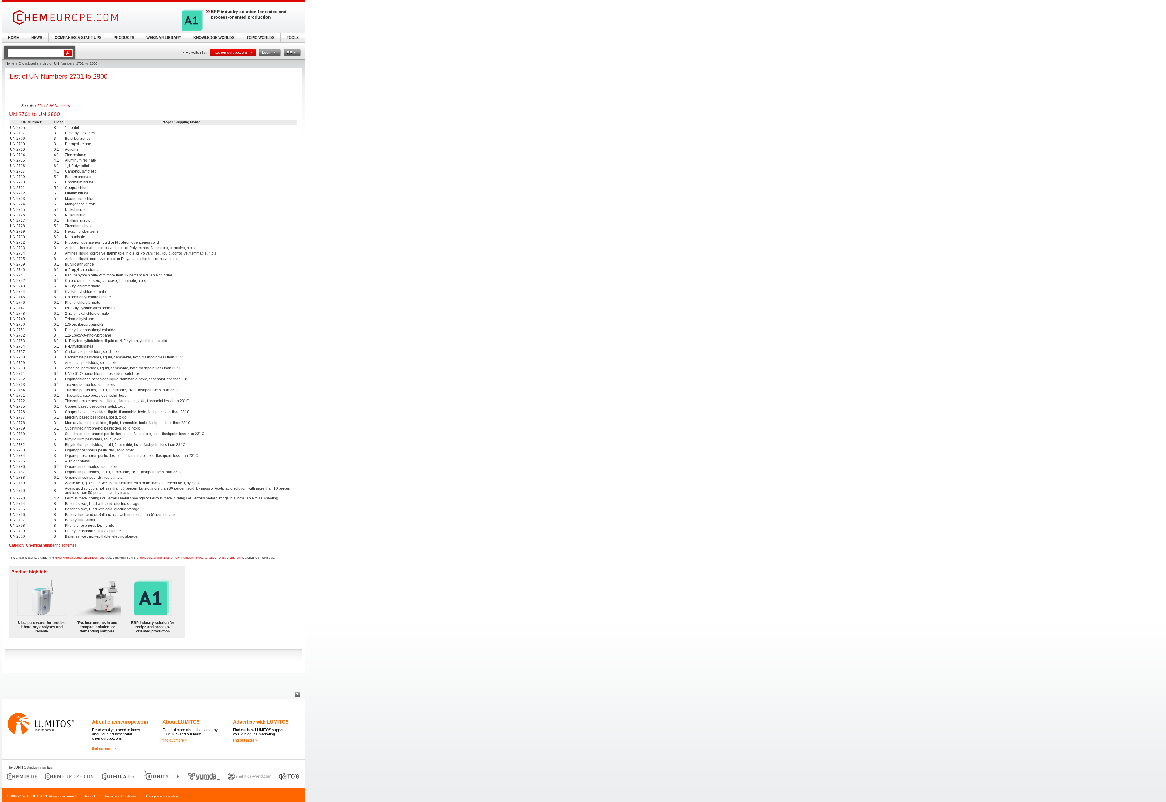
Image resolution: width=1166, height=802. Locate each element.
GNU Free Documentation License (79, 557)
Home (9, 63)
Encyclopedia (28, 63)
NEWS (36, 38)
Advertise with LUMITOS (261, 722)
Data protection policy (162, 796)
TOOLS (293, 38)
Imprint (90, 796)
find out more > (104, 749)
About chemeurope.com (120, 722)
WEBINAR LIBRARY (163, 38)
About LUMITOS (181, 722)
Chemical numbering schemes (51, 545)
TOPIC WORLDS (260, 38)
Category (16, 545)
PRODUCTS (124, 38)
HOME (13, 38)
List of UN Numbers (54, 106)
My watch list (196, 52)
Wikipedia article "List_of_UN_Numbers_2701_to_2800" (178, 557)
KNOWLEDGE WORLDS (213, 38)
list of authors (231, 557)
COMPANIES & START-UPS (78, 38)
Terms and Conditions (120, 796)
